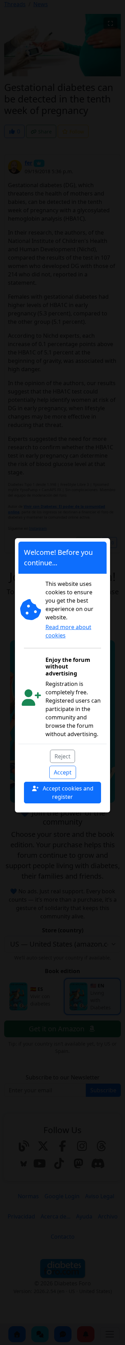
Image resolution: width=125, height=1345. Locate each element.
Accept (63, 772)
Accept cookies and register (67, 793)
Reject (62, 756)
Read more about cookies (68, 631)
